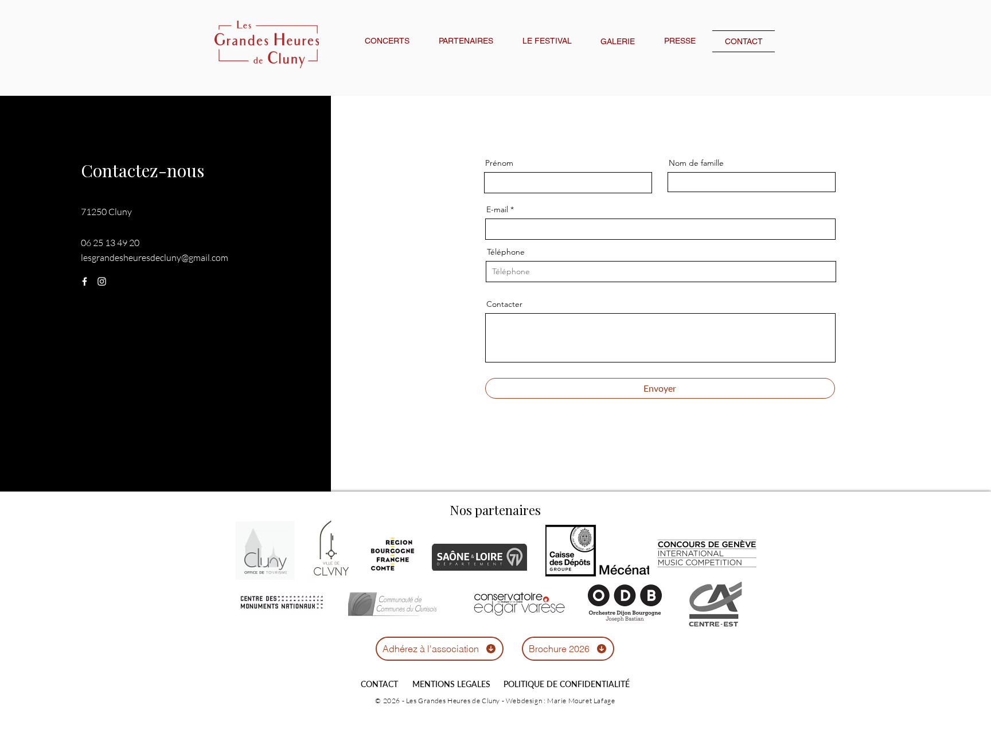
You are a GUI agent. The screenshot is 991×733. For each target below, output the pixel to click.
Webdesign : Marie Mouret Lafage (560, 700)
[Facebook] (84, 281)
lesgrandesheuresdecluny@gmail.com (154, 257)
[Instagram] (102, 281)
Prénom (499, 163)
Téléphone (506, 252)
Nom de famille (696, 163)
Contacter (504, 304)
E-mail (497, 209)
